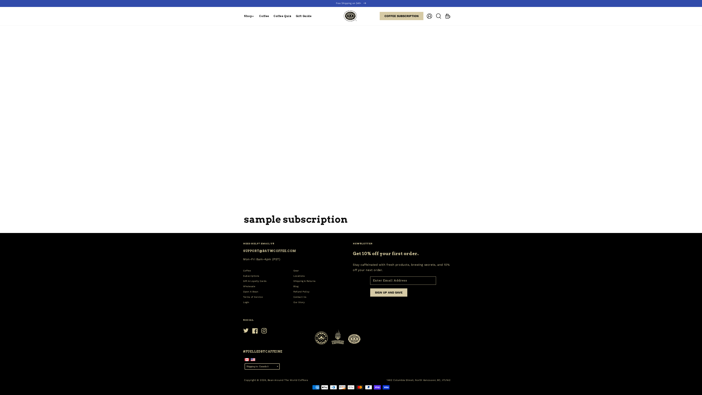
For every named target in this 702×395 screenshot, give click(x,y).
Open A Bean (250, 291)
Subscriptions (251, 276)
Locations (299, 276)
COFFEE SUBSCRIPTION (401, 16)
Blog (295, 286)
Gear (296, 270)
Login (246, 302)
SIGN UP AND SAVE (389, 292)
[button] (249, 16)
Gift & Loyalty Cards (255, 281)
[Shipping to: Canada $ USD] (262, 366)
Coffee (247, 270)
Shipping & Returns (304, 281)
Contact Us (299, 297)
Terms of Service (253, 297)
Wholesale (249, 286)
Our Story (299, 302)
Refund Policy (301, 291)
